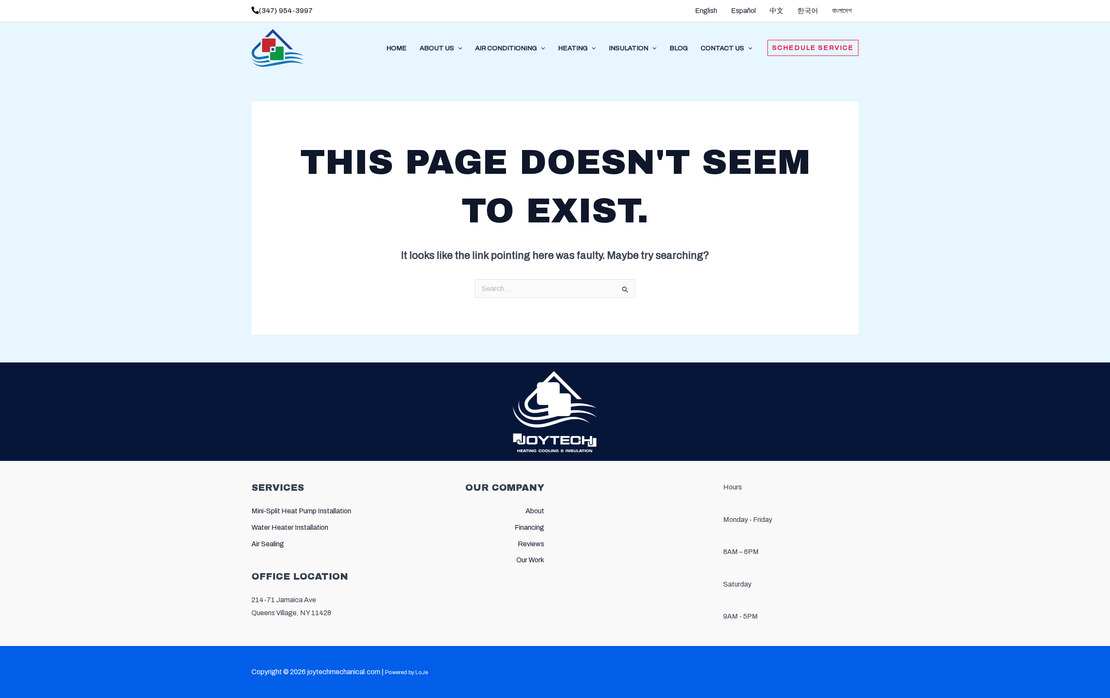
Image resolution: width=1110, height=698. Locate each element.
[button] (458, 48)
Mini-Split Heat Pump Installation (301, 511)
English (706, 10)
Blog (678, 48)
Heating (573, 48)
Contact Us (722, 48)
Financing (529, 527)
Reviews (531, 544)
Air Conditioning (506, 48)
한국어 (807, 10)
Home (396, 48)
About (535, 511)
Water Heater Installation (289, 527)
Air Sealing (267, 544)
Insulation (628, 48)
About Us (437, 48)
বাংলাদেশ (842, 10)
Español (743, 10)
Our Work (530, 560)
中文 (777, 10)
